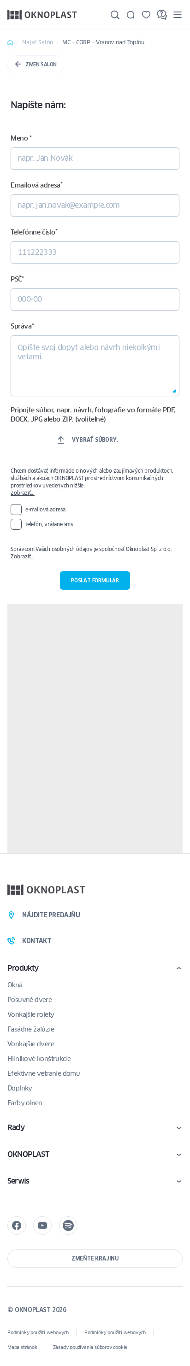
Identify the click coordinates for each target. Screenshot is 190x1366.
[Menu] (177, 14)
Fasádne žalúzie (30, 1029)
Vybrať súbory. (95, 439)
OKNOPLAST (28, 1154)
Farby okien (24, 1103)
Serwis (18, 1181)
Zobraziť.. (22, 556)
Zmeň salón (41, 64)
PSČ (17, 279)
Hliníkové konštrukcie (39, 1059)
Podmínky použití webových (38, 1333)
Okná (15, 985)
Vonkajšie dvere (30, 1044)
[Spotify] (68, 1225)
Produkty (23, 968)
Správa (22, 326)
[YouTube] (42, 1225)
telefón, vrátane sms (49, 524)
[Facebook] (16, 1225)
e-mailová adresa (45, 509)
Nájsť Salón (37, 42)
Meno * (21, 138)
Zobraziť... (23, 492)
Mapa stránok (22, 1347)
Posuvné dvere (29, 1000)
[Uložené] (146, 15)
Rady (15, 1127)
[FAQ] (162, 15)
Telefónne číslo (34, 232)
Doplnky (19, 1088)
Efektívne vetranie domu (43, 1073)
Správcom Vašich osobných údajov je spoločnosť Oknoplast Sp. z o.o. (95, 552)
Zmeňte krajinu (95, 1258)
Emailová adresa (37, 185)
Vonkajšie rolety (30, 1014)
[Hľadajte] (115, 15)
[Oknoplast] (42, 14)
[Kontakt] (130, 15)
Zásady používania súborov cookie (90, 1347)
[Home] (10, 42)
